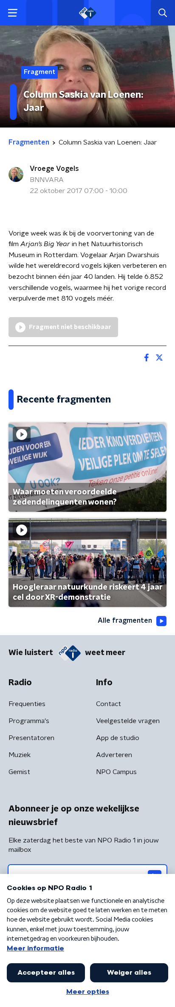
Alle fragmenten (125, 620)
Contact (108, 704)
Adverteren (114, 755)
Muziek (19, 755)
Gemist (19, 772)
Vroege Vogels (54, 168)
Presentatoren (31, 738)
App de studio (117, 738)
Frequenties (26, 704)
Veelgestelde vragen (128, 721)
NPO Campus (116, 772)
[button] (12, 13)
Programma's (28, 721)
